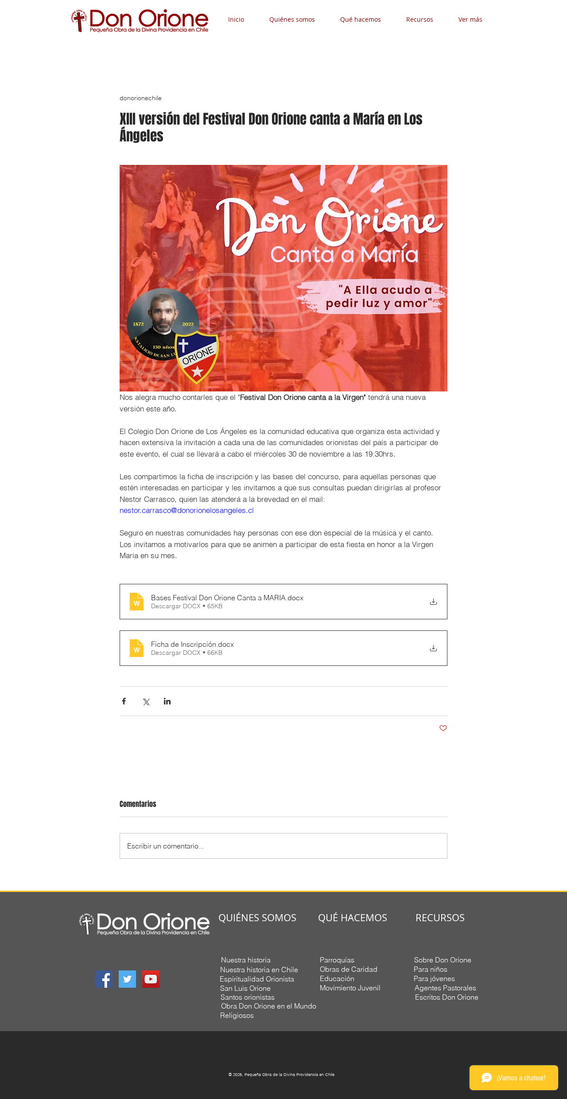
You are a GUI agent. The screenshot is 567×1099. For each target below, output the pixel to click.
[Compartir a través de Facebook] (124, 701)
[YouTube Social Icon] (150, 979)
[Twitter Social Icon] (127, 979)
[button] (298, 19)
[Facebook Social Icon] (104, 979)
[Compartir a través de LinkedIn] (167, 701)
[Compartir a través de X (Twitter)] (145, 701)
